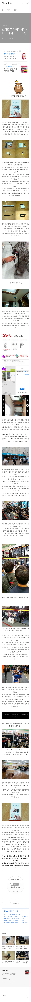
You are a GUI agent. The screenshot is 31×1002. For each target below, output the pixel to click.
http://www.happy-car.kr (10, 64)
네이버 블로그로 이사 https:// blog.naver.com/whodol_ (9, 974)
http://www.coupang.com (11, 51)
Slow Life (7, 3)
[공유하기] (7, 903)
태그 (8, 10)
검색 (23, 3)
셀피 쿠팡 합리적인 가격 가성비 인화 (10, 54)
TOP (27, 996)
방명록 (16, 10)
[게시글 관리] (9, 903)
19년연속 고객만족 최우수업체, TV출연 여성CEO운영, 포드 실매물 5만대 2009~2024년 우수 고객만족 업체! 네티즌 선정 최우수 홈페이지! (10, 70)
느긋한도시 (4, 996)
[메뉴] (27, 3)
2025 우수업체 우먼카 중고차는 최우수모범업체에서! (10, 67)
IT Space (6, 911)
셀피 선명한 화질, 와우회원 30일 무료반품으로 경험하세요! (10, 57)
